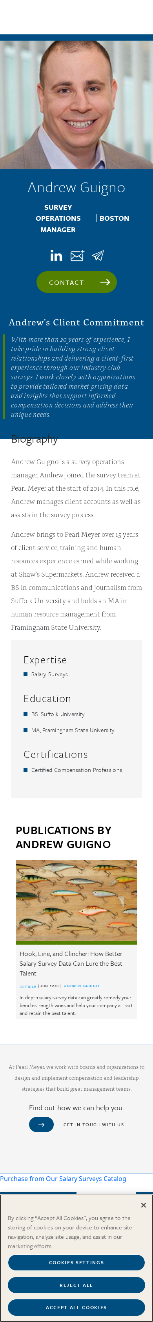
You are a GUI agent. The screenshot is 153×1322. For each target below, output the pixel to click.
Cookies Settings (76, 1262)
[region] (76, 1258)
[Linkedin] (55, 255)
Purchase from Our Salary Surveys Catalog (63, 1178)
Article (28, 986)
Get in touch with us (94, 1124)
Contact (67, 282)
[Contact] (76, 255)
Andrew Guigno (81, 985)
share (97, 255)
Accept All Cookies (76, 1307)
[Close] (143, 1205)
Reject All (76, 1284)
